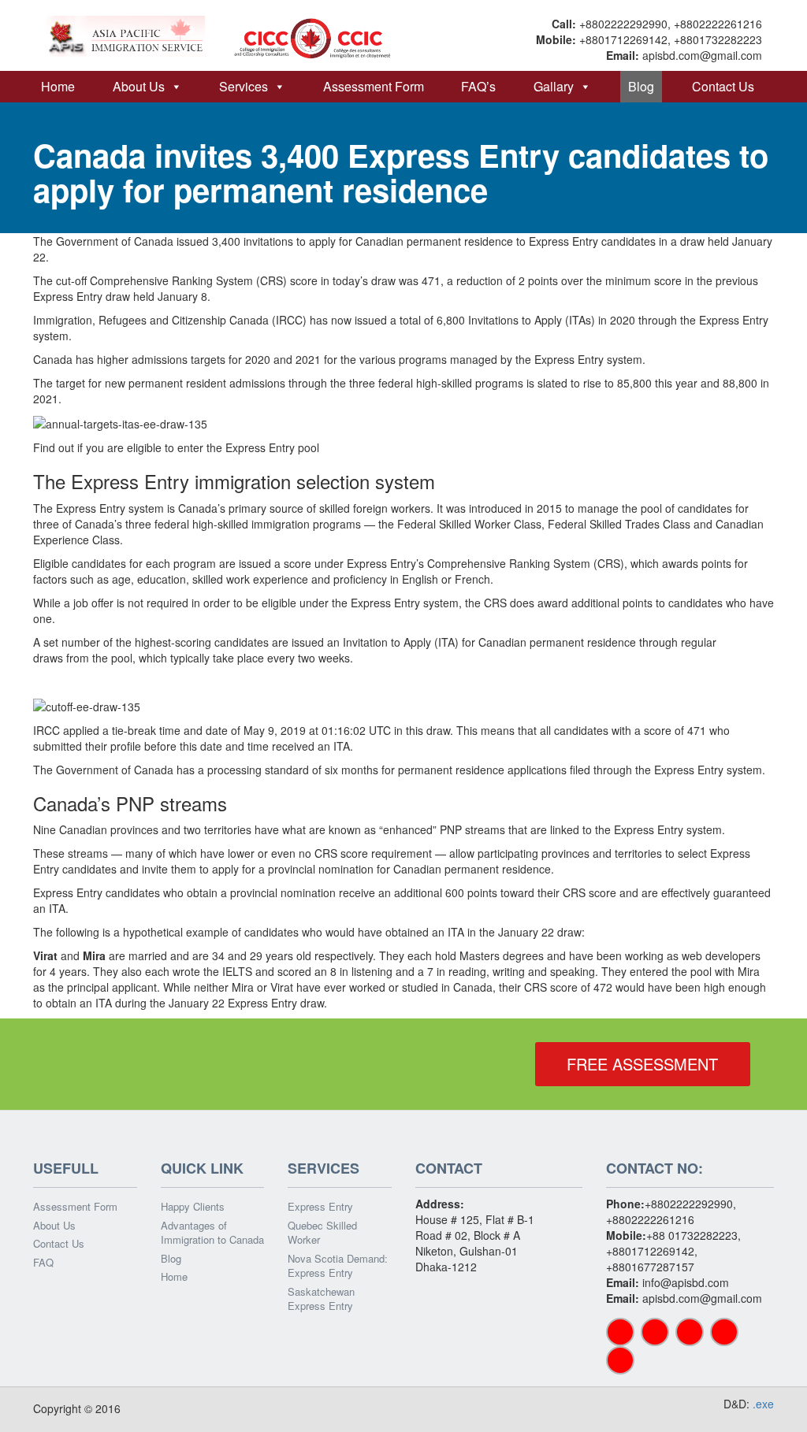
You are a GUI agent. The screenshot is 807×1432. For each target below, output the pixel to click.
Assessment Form (75, 1207)
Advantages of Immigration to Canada (212, 1233)
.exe (763, 1404)
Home (58, 86)
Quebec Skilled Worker (322, 1233)
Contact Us (723, 86)
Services (243, 86)
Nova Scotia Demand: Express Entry (338, 1266)
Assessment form (373, 86)
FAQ (43, 1263)
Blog (641, 86)
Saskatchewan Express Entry (321, 1299)
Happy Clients (193, 1207)
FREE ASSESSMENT (642, 1063)
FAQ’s (478, 86)
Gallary (554, 86)
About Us (139, 86)
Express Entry (320, 1207)
